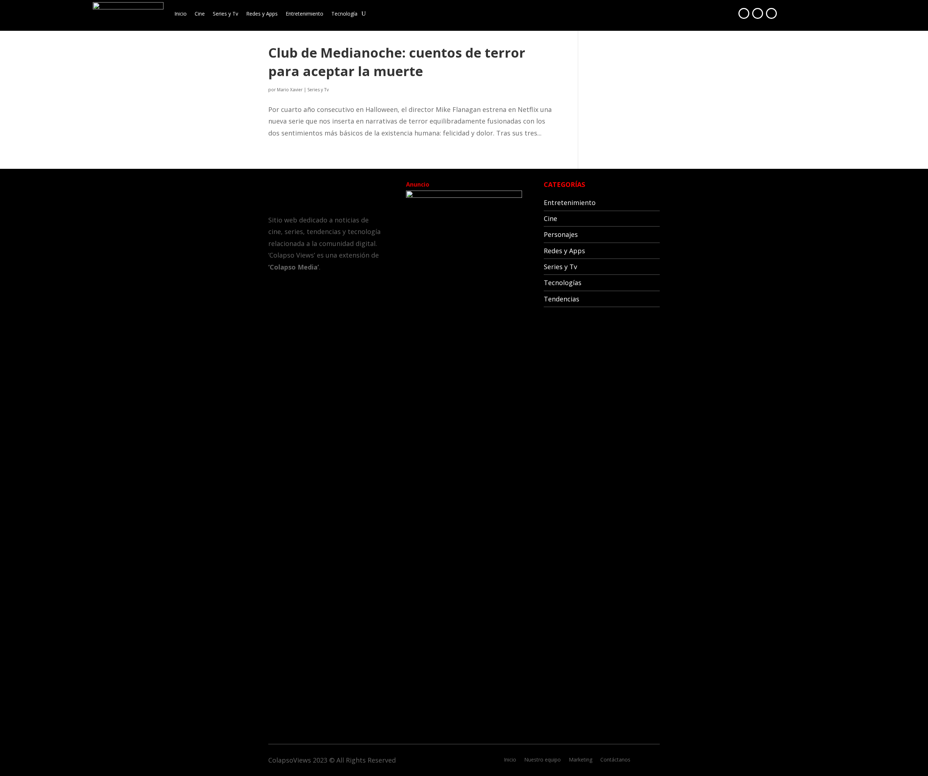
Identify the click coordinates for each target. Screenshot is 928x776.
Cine (200, 13)
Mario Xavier (290, 90)
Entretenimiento (304, 13)
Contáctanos (615, 760)
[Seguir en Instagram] (771, 13)
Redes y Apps (262, 13)
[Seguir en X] (757, 13)
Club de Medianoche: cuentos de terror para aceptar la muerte (396, 61)
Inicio (180, 13)
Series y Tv (225, 13)
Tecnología (344, 13)
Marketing (580, 760)
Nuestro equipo (542, 760)
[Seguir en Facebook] (743, 13)
